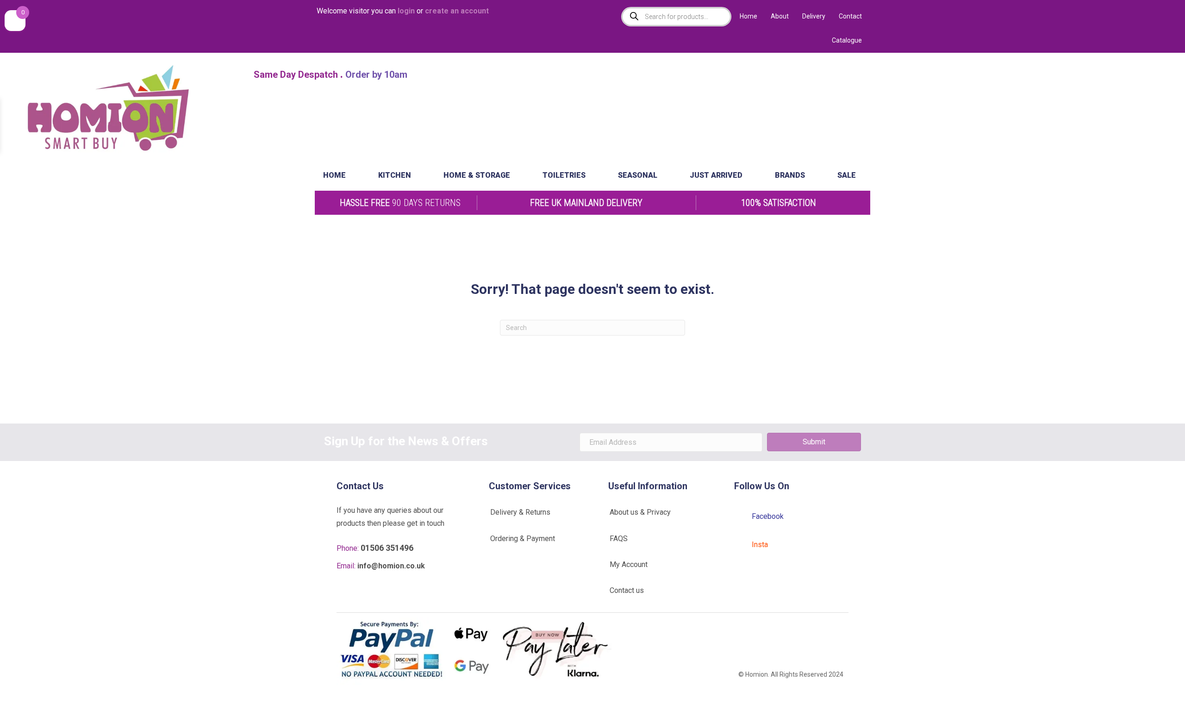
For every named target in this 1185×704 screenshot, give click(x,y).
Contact (850, 16)
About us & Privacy (640, 512)
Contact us (627, 590)
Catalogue (847, 40)
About (780, 16)
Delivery (813, 16)
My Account (629, 564)
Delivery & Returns (520, 512)
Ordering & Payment (522, 538)
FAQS (619, 538)
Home (748, 16)
